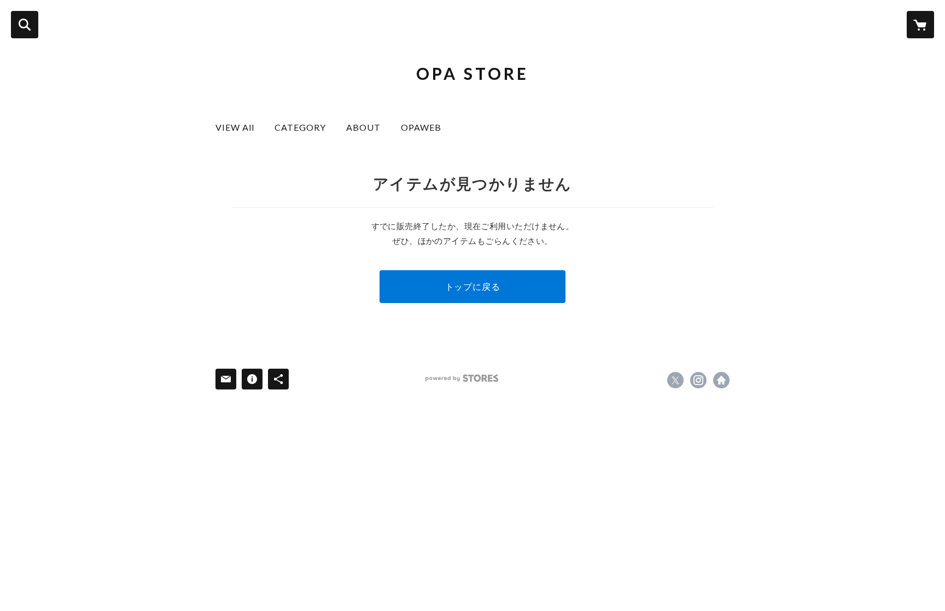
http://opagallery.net (721, 380)
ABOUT (368, 127)
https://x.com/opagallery (675, 380)
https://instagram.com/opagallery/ (698, 380)
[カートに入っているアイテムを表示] (920, 24)
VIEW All (239, 127)
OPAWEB (421, 127)
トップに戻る (472, 286)
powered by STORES (461, 378)
